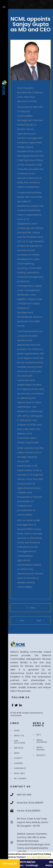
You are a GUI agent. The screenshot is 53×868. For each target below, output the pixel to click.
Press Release (41, 748)
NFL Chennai (20, 779)
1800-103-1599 (4, 846)
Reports (41, 755)
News (17, 753)
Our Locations (19, 742)
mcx (39, 735)
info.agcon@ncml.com (38, 857)
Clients (18, 758)
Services (19, 748)
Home (17, 731)
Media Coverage (42, 741)
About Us (19, 736)
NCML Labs (19, 773)
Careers (18, 763)
